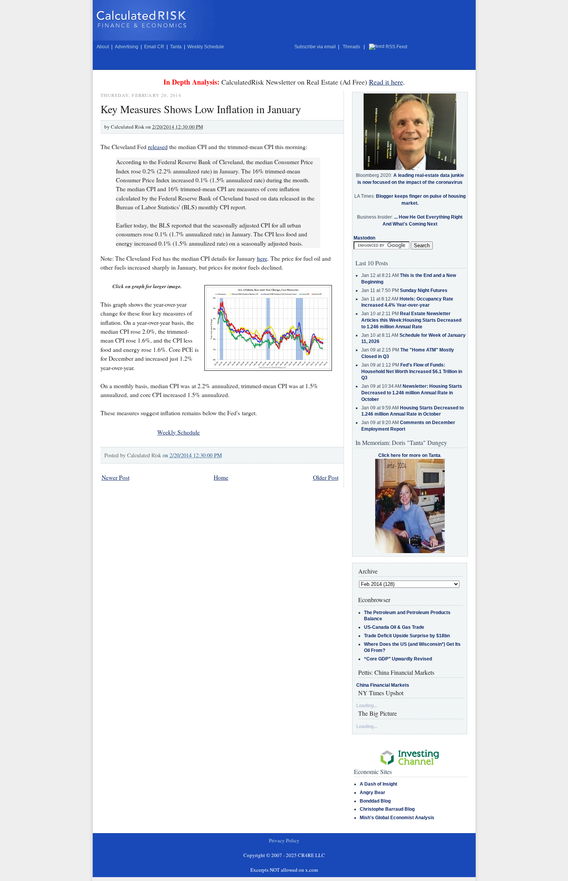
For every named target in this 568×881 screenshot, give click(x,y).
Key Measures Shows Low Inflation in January (200, 109)
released (158, 147)
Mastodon (364, 238)
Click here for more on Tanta (409, 455)
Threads (351, 46)
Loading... (366, 705)
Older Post (325, 477)
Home (221, 477)
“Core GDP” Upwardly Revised (398, 659)
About (103, 46)
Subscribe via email (315, 46)
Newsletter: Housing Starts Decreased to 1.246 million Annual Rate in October (411, 393)
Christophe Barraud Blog (387, 809)
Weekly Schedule (205, 46)
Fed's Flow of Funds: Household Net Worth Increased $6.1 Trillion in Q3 (411, 371)
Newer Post (115, 477)
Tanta (176, 46)
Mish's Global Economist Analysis (397, 817)
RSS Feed (396, 46)
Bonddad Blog (375, 801)
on (192, 455)
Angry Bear (372, 792)
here (262, 258)
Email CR (154, 46)
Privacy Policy (284, 840)
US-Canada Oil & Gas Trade (394, 627)
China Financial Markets (382, 685)
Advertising (126, 46)
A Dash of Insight (378, 784)
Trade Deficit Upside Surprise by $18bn (407, 635)
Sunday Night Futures (423, 290)
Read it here (386, 82)
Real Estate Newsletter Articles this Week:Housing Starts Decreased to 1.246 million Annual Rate (411, 320)
